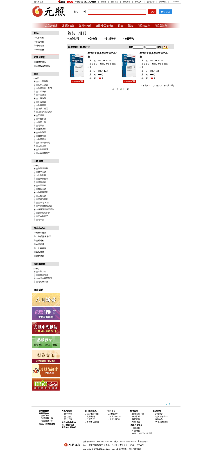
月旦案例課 (51, 25)
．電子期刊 (90, 416)
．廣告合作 (158, 419)
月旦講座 (42, 129)
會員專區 (126, 2)
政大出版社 (43, 275)
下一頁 (126, 89)
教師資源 (163, 2)
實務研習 (42, 136)
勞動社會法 (43, 178)
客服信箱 (142, 441)
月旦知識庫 (144, 25)
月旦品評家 (161, 25)
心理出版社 (43, 281)
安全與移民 (43, 216)
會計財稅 (40, 240)
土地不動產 (41, 248)
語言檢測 (42, 105)
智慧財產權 (43, 168)
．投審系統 (90, 419)
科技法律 (42, 189)
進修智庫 (42, 132)
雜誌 (130, 25)
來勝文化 (42, 271)
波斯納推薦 (85, 25)
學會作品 (42, 119)
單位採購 (68, 419)
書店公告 (151, 2)
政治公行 (40, 49)
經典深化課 (41, 232)
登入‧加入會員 (90, 2)
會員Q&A (139, 2)
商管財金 (42, 95)
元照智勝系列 (44, 213)
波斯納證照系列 (45, 112)
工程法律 (42, 196)
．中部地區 (135, 431)
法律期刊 (40, 38)
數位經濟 (40, 252)
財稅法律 (42, 182)
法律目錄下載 (47, 418)
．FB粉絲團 (112, 414)
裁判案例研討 (44, 142)
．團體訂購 (135, 419)
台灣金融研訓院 (45, 278)
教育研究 (40, 42)
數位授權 (68, 414)
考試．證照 (43, 108)
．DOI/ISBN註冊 (92, 414)
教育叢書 (42, 102)
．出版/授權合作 (160, 416)
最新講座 (40, 256)
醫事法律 (42, 172)
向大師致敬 (43, 81)
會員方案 (45, 415)
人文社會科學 (44, 153)
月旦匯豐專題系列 (46, 209)
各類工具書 (43, 85)
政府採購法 (43, 192)
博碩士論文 (43, 122)
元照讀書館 (68, 25)
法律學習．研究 (45, 88)
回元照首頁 (38, 2)
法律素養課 (43, 149)
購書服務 (114, 2)
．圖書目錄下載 (137, 414)
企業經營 (40, 244)
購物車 (103, 2)
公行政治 (42, 98)
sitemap (176, 2)
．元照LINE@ (113, 419)
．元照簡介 (158, 414)
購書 (120, 25)
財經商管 (40, 45)
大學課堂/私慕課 (43, 236)
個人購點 (68, 416)
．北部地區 (135, 428)
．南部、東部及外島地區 (141, 433)
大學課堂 (42, 146)
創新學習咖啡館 (105, 25)
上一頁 (115, 89)
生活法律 (42, 91)
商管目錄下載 (47, 421)
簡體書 (41, 115)
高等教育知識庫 (43, 66)
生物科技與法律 (45, 206)
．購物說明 (135, 416)
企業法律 (42, 185)
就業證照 (42, 139)
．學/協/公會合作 (160, 422)
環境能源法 (43, 199)
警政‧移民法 (43, 202)
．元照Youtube (114, 416)
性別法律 (42, 175)
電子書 (41, 125)
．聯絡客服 (135, 422)
